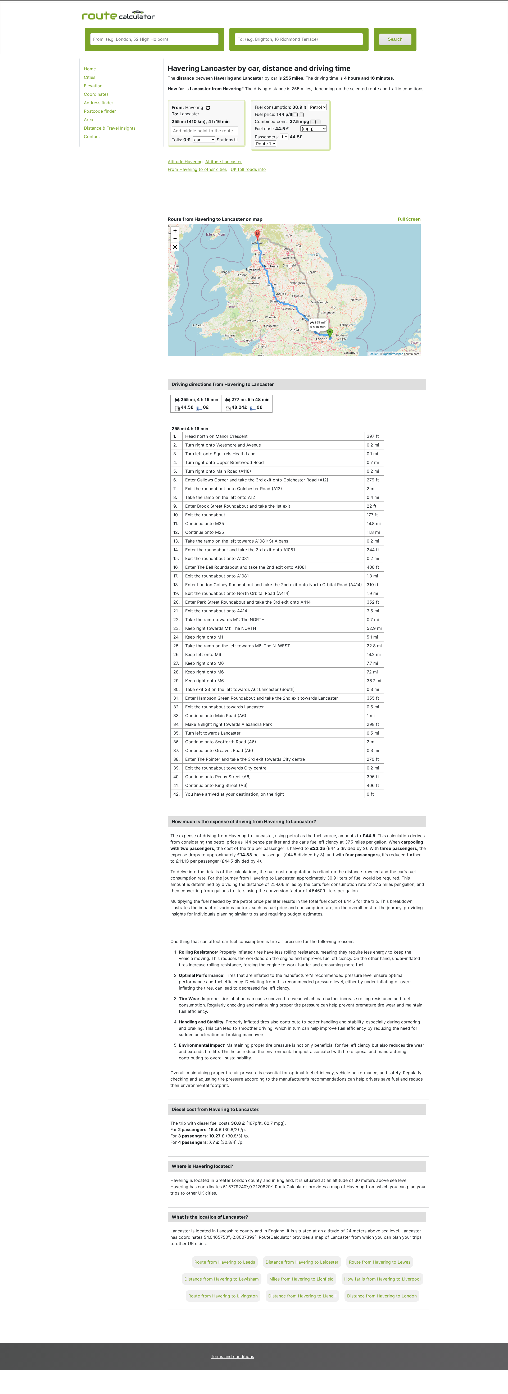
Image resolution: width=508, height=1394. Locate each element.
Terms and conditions (232, 1356)
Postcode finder (100, 111)
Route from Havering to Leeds (224, 1262)
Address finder (98, 102)
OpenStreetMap (393, 354)
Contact (92, 136)
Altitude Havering (185, 161)
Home (90, 68)
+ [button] (175, 230)
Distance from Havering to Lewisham (221, 1279)
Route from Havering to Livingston (223, 1296)
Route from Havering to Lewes (379, 1262)
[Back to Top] (501, 1379)
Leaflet (373, 354)
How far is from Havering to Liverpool (382, 1279)
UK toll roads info (248, 169)
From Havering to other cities (197, 169)
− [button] (175, 238)
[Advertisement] (121, 235)
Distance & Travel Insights (109, 128)
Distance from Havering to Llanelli (302, 1296)
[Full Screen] (175, 247)
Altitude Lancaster (223, 161)
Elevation (93, 85)
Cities (89, 77)
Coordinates (96, 94)
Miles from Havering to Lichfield (301, 1279)
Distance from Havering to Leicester (302, 1262)
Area (88, 119)
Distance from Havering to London (382, 1296)
